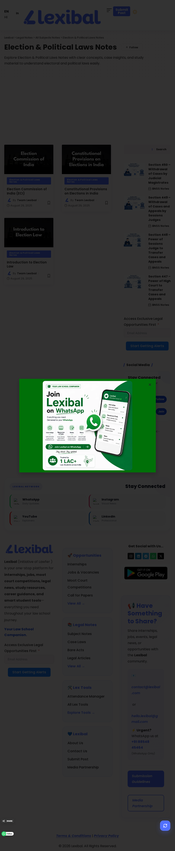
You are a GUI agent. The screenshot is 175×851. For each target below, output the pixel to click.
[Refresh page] (165, 826)
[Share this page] (7, 821)
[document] (87, 425)
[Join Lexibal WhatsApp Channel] (7, 834)
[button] (150, 384)
